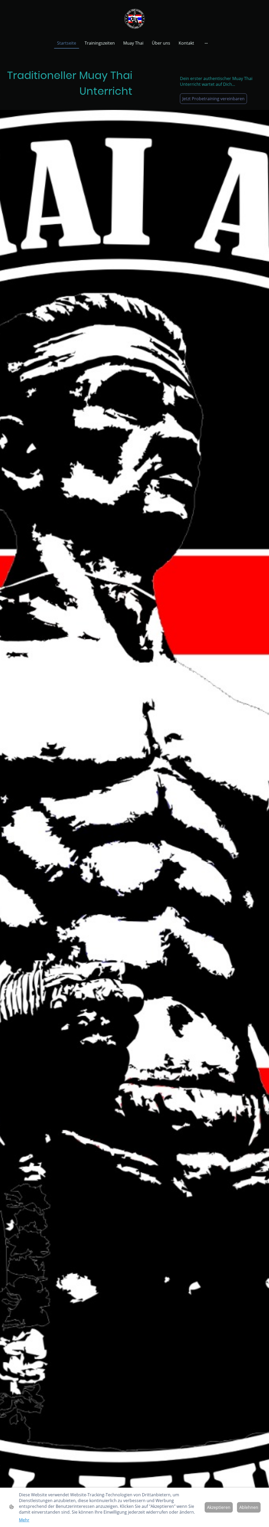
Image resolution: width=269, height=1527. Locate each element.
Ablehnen (248, 1507)
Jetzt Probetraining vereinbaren (213, 99)
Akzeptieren (218, 1507)
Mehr (24, 1520)
